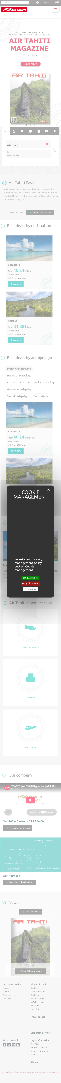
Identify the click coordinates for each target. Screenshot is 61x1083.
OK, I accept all (30, 578)
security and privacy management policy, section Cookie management (28, 565)
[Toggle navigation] (56, 10)
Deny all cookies (30, 583)
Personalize (30, 589)
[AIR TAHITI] (14, 10)
